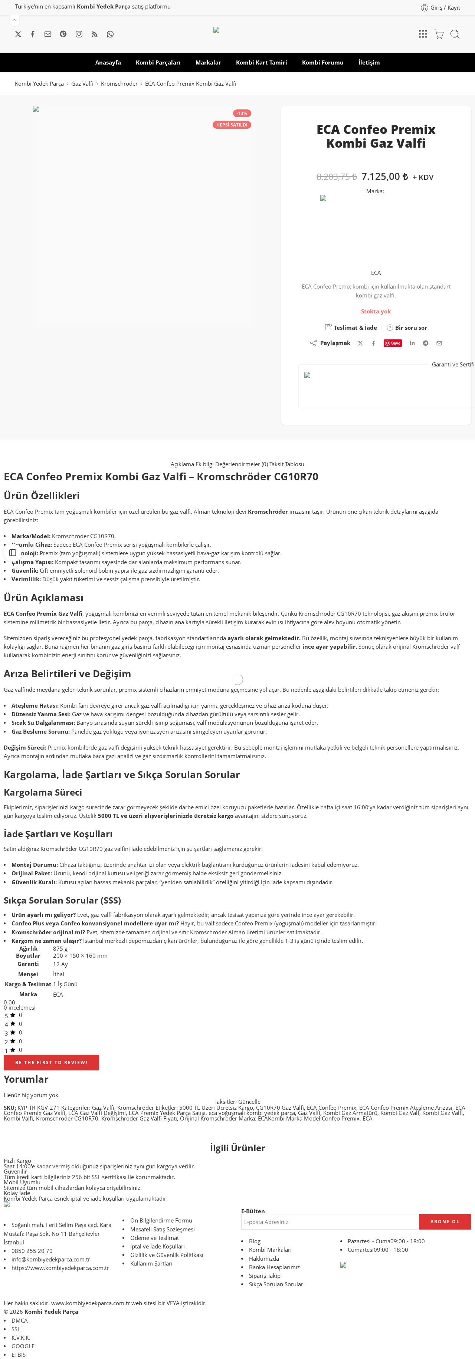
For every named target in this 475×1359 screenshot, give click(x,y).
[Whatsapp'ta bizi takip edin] (110, 34)
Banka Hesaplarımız (274, 1267)
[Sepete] (439, 34)
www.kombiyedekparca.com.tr (90, 1303)
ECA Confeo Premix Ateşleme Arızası (405, 1107)
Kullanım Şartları (151, 1263)
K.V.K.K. (21, 1337)
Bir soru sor (410, 327)
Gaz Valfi (82, 83)
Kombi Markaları (270, 1249)
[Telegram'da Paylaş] (426, 343)
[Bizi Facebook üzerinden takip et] (32, 34)
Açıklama (183, 464)
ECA (376, 272)
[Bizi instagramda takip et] (79, 34)
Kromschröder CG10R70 (67, 1118)
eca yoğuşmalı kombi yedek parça (252, 1112)
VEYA (173, 1303)
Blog (255, 1241)
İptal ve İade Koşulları (157, 1246)
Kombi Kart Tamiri (261, 62)
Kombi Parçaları (158, 62)
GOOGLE (23, 1346)
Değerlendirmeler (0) (242, 464)
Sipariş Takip (265, 1275)
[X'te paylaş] (360, 343)
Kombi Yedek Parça (39, 83)
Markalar (208, 62)
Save (395, 343)
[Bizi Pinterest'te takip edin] (63, 34)
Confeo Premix (341, 1118)
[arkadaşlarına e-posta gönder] (439, 343)
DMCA (20, 1320)
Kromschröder (119, 83)
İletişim (369, 62)
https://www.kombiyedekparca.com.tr (60, 1267)
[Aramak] (455, 34)
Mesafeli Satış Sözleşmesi (162, 1229)
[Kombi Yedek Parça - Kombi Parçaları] (237, 34)
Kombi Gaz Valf (399, 1112)
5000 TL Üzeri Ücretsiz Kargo (216, 1107)
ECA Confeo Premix (331, 1107)
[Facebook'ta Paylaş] (373, 343)
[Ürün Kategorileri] (423, 34)
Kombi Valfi (18, 1118)
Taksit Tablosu (286, 464)
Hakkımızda (264, 1258)
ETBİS (19, 1354)
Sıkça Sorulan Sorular (276, 1284)
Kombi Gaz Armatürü (350, 1112)
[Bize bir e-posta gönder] (48, 34)
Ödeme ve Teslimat (154, 1237)
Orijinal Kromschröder (208, 1118)
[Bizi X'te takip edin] (18, 34)
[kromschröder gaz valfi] (144, 217)
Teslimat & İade (354, 327)
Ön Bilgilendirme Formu (161, 1220)
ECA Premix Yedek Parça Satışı (167, 1112)
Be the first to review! (51, 1062)
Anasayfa (108, 62)
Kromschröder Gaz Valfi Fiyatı (139, 1118)
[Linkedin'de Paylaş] (412, 343)
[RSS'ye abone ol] (95, 34)
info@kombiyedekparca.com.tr (51, 1259)
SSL (16, 1329)
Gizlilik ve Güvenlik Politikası (166, 1254)
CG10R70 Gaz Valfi (280, 1107)
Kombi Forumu (323, 62)
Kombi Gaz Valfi (442, 1112)
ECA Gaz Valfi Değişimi (97, 1112)
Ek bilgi (205, 464)
